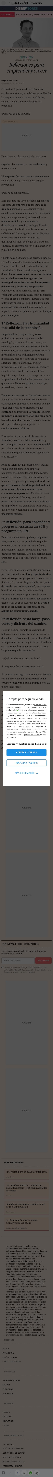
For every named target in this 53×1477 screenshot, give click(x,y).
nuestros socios (40, 704)
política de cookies (32, 734)
